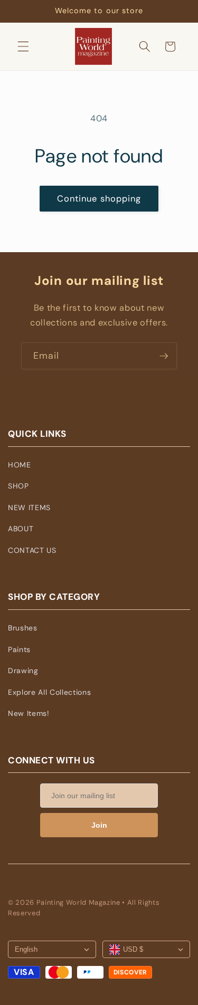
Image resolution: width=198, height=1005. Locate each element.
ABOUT (20, 528)
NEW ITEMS (29, 507)
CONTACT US (32, 550)
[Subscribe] (163, 356)
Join (99, 825)
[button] (23, 46)
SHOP (18, 486)
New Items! (29, 713)
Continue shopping (99, 198)
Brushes (22, 628)
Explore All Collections (49, 692)
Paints (19, 649)
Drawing (23, 670)
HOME (19, 465)
